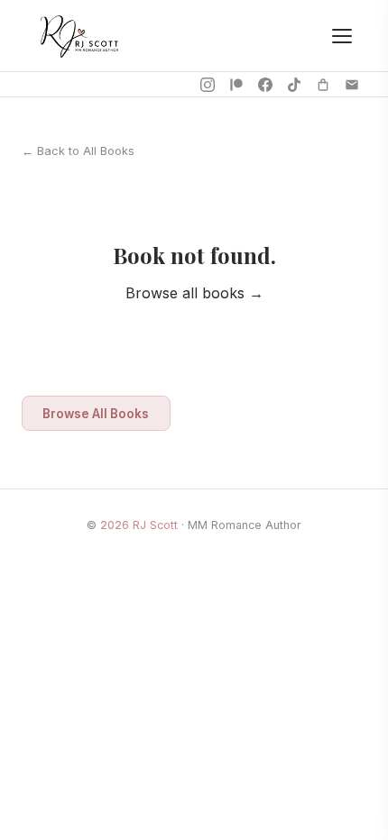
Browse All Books (95, 413)
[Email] (352, 85)
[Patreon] (236, 85)
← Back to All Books (78, 151)
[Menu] (342, 36)
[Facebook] (265, 85)
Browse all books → (194, 293)
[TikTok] (294, 85)
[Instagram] (207, 85)
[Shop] (323, 85)
